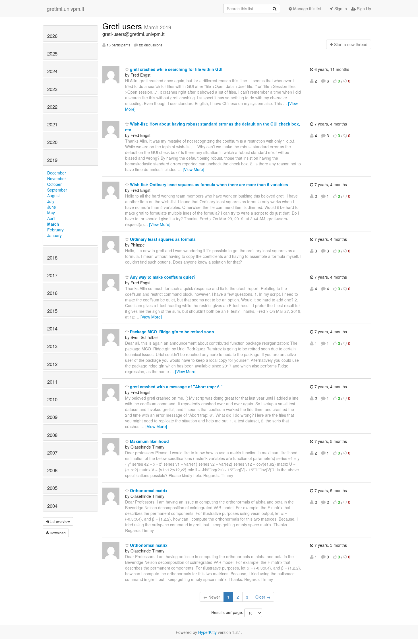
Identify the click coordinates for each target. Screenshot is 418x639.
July (50, 201)
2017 (52, 275)
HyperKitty (207, 632)
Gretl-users (123, 26)
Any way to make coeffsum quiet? (162, 277)
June (51, 207)
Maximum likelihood (149, 441)
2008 (52, 435)
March (53, 224)
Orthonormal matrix (148, 490)
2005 (52, 487)
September (57, 190)
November (56, 178)
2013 (52, 346)
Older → (262, 597)
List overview (59, 521)
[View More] (193, 169)
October (54, 184)
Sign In (340, 8)
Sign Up (363, 8)
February (55, 230)
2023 (52, 89)
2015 (52, 310)
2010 (52, 399)
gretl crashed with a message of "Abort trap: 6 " (176, 386)
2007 (52, 452)
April (51, 218)
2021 (52, 124)
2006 (52, 470)
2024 (52, 71)
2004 (52, 505)
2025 (52, 53)
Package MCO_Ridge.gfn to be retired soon (171, 331)
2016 (52, 292)
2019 (52, 160)
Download (57, 532)
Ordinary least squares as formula (162, 239)
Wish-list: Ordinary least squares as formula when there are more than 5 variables (208, 184)
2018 (52, 257)
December (56, 173)
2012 (52, 364)
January (54, 235)
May (51, 212)
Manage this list (306, 8)
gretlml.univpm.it (65, 8)
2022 (52, 106)
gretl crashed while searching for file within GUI (175, 69)
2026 (52, 35)
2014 (52, 328)
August (53, 195)
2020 (52, 142)
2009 (52, 417)
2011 (52, 381)
